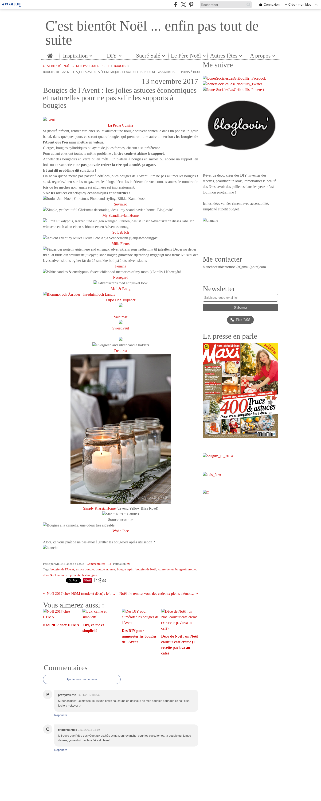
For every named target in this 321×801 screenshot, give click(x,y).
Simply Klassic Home (99, 508)
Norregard (120, 277)
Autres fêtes (223, 55)
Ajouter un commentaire (82, 679)
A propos (260, 55)
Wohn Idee (121, 531)
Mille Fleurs (120, 244)
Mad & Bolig (120, 289)
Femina (120, 266)
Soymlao (120, 204)
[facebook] (176, 4)
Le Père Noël (186, 55)
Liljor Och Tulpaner (120, 300)
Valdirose (121, 317)
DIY (112, 55)
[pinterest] (191, 4)
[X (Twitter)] (183, 4)
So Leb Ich (120, 232)
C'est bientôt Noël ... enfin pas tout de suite (76, 66)
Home (50, 55)
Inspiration (75, 55)
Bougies (120, 66)
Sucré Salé (148, 55)
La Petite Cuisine (120, 125)
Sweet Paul (120, 328)
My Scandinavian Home (120, 215)
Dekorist (120, 351)
